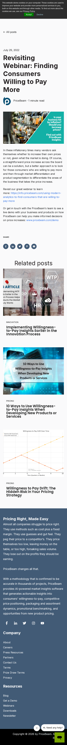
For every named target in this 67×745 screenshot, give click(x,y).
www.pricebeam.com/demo (42, 220)
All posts (11, 32)
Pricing (10, 401)
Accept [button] (29, 14)
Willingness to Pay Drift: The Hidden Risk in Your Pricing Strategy (31, 492)
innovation (12, 322)
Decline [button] (40, 14)
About (6, 642)
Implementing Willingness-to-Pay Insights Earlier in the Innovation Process (31, 331)
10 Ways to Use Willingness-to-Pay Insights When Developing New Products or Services (31, 411)
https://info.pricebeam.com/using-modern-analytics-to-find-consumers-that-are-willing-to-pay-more (32, 196)
